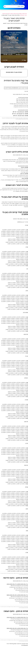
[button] (24, 3)
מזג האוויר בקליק (23, 13)
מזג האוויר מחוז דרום (13, 13)
